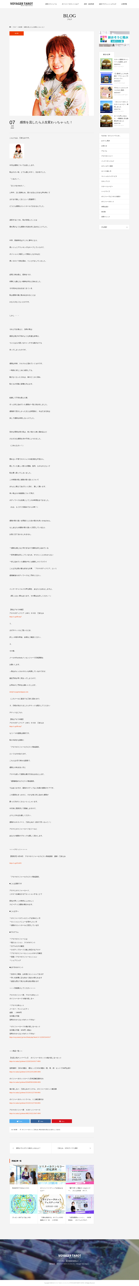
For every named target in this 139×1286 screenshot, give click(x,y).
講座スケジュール (51, 4)
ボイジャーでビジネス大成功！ (111, 196)
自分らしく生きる (55, 1129)
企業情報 (124, 4)
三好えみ (35, 1129)
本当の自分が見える (44, 1129)
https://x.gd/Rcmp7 (15, 617)
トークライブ (105, 191)
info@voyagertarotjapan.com (18, 692)
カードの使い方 (106, 171)
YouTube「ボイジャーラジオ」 (111, 136)
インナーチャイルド (107, 161)
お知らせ (104, 146)
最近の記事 (106, 54)
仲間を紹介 (104, 206)
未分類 (16, 33)
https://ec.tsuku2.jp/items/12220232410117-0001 (25, 1061)
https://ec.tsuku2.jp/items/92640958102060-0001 (25, 1082)
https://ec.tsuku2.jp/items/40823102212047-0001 (25, 1113)
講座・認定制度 (89, 4)
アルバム (104, 151)
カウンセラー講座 (107, 166)
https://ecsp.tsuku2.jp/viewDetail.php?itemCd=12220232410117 (30, 1037)
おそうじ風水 (105, 141)
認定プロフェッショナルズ (107, 4)
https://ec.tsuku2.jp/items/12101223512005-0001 (25, 1072)
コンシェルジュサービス (109, 176)
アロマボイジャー (107, 156)
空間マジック (105, 217)
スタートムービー (107, 186)
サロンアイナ (105, 181)
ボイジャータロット (27, 1129)
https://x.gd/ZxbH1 (15, 863)
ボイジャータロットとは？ (70, 4)
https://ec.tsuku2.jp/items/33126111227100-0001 (25, 1092)
